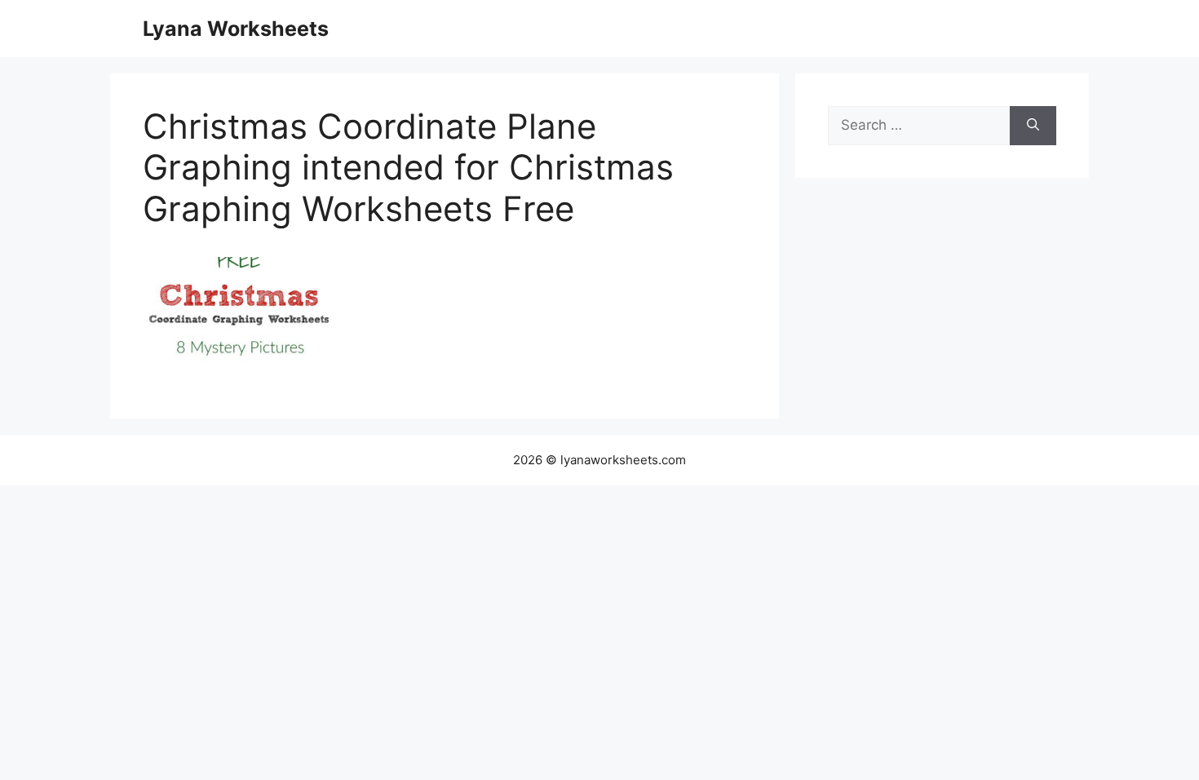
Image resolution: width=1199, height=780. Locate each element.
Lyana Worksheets (236, 28)
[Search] (1033, 125)
